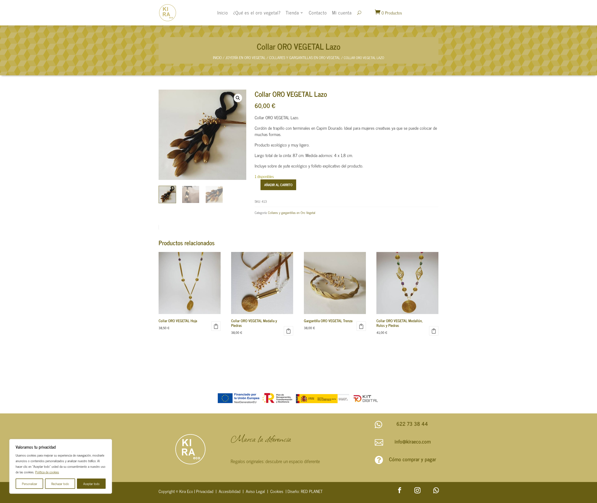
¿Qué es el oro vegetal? (257, 12)
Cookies (276, 491)
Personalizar (29, 483)
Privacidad (204, 491)
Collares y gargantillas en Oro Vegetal (304, 57)
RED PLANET (312, 491)
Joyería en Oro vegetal (245, 57)
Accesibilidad (229, 491)
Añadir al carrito (278, 185)
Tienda (292, 12)
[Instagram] (417, 490)
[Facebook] (399, 490)
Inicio (222, 12)
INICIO (217, 57)
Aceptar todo (91, 483)
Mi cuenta (342, 12)
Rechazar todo (60, 483)
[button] (238, 98)
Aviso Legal (255, 491)
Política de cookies (47, 472)
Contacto (318, 12)
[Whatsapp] (436, 490)
